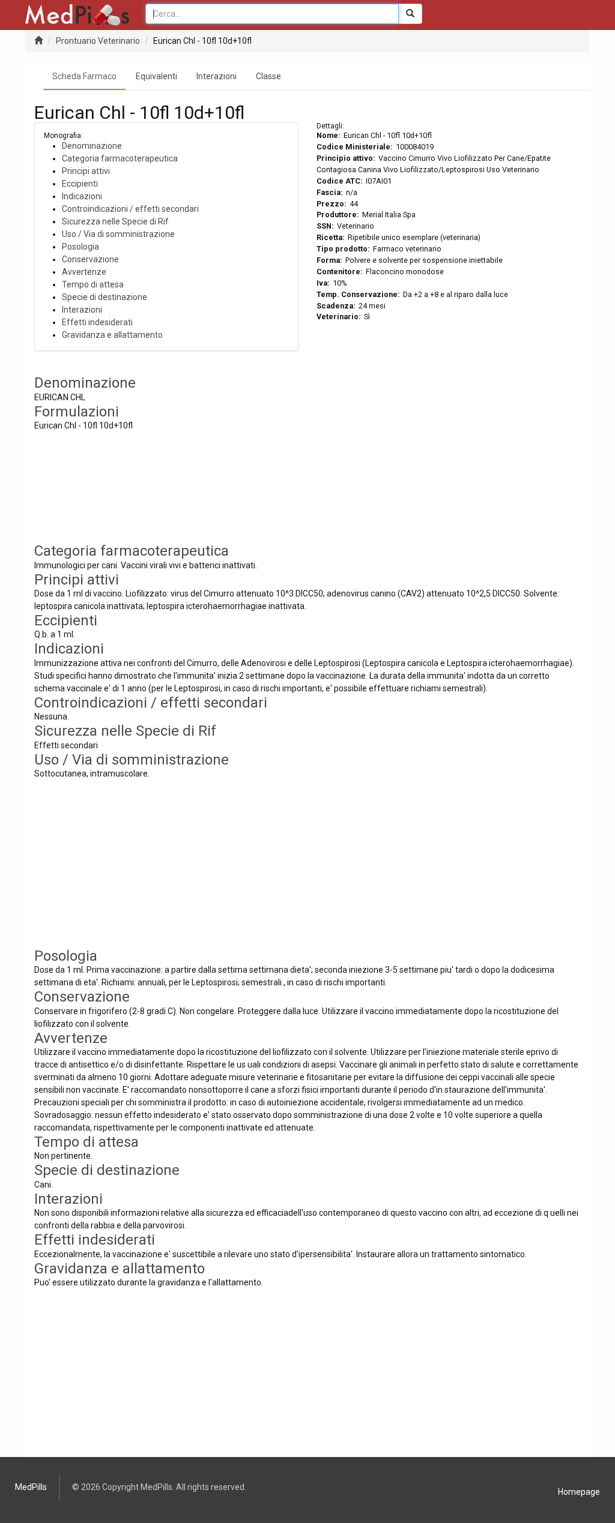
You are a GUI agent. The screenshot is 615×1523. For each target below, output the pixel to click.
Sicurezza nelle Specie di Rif (115, 221)
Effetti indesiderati (97, 322)
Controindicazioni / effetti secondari (130, 209)
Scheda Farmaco (84, 76)
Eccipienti (80, 183)
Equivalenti (156, 76)
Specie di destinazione (104, 297)
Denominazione (92, 146)
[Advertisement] (449, 459)
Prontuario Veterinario (98, 41)
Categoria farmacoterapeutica (120, 158)
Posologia (80, 246)
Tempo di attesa (93, 284)
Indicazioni (82, 196)
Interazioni (216, 76)
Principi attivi (86, 171)
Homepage (579, 1492)
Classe (268, 76)
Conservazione (90, 259)
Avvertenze (84, 272)
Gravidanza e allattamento (112, 335)
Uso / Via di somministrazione (118, 234)
